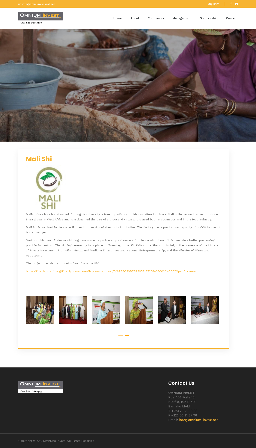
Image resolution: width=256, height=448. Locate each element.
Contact (232, 18)
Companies (156, 18)
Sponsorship (209, 18)
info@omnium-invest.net (38, 3)
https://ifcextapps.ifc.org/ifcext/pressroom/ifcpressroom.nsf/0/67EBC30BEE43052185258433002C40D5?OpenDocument (112, 271)
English (212, 4)
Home (117, 18)
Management (182, 18)
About (134, 18)
